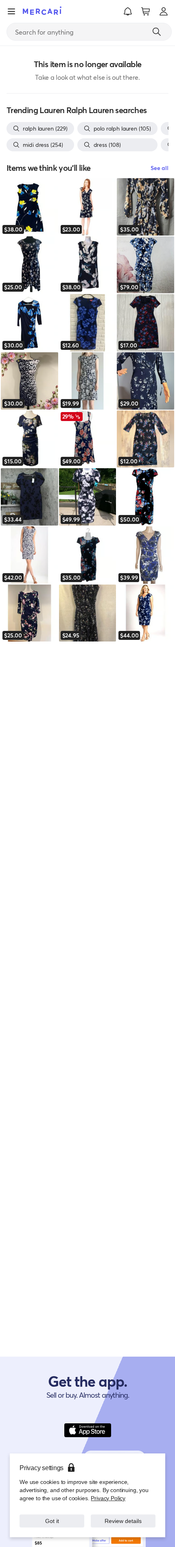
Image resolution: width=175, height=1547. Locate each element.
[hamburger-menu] (11, 11)
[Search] (157, 32)
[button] (128, 11)
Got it (51, 1521)
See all (159, 168)
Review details (123, 1521)
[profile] (163, 11)
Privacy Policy (108, 1498)
